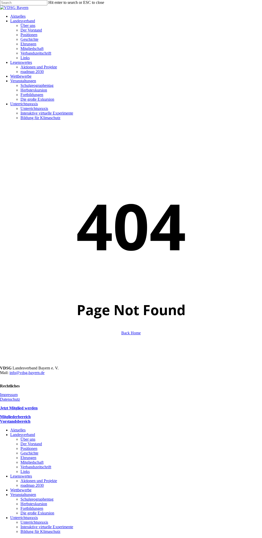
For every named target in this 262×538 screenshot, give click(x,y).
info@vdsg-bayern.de (27, 372)
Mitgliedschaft (31, 462)
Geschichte (29, 453)
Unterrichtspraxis (24, 517)
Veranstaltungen (23, 494)
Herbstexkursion (33, 504)
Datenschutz (10, 399)
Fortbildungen (31, 508)
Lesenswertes (21, 476)
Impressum (9, 394)
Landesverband (22, 434)
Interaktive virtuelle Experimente (46, 527)
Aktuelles (18, 430)
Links (25, 471)
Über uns (27, 439)
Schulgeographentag (36, 499)
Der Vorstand (31, 444)
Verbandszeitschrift (35, 467)
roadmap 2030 (32, 485)
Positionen (28, 448)
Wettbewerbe (20, 490)
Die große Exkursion (37, 513)
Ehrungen (28, 458)
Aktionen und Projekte (38, 481)
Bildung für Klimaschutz (40, 531)
